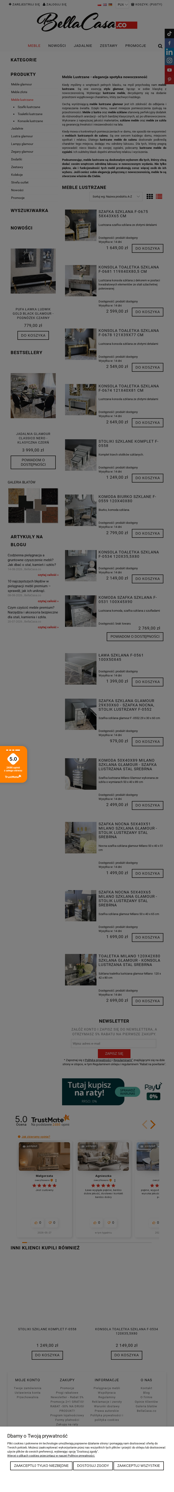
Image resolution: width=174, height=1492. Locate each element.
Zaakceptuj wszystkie (138, 1466)
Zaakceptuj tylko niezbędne (41, 1466)
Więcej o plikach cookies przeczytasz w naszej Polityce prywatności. (51, 1455)
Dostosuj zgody (93, 1466)
